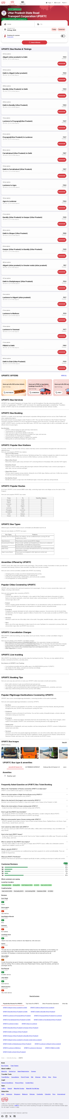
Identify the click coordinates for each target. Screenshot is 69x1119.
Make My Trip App (19, 1088)
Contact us (12, 1071)
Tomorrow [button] (61, 29)
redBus (3, 1088)
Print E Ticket (25, 1077)
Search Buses (35, 42)
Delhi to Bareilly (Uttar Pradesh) (15, 105)
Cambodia (40, 1094)
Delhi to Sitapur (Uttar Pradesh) (15, 233)
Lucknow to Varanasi (11, 330)
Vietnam (32, 1094)
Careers (33, 1071)
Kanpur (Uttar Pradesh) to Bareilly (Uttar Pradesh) (22, 249)
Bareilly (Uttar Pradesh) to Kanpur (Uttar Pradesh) (22, 217)
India (2, 1094)
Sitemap (37, 1077)
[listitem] (4, 382)
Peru (54, 1094)
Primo (55, 1077)
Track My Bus (5, 1077)
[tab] (15, 767)
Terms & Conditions (7, 1083)
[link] (13, 387)
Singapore (17, 1094)
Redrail (10, 1088)
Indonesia (9, 1094)
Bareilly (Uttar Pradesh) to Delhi (15, 89)
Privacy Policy (19, 1083)
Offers (44, 1077)
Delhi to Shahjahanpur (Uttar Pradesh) (18, 281)
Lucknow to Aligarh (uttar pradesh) (17, 297)
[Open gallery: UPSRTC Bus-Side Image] (49, 753)
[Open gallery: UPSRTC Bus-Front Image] (10, 753)
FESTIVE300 (9, 392)
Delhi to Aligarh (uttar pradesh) (15, 73)
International (61, 1094)
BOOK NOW (61, 63)
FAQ (32, 1077)
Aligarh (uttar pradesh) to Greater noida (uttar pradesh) (25, 265)
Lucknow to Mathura (11, 313)
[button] (18, 24)
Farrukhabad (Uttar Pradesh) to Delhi (17, 153)
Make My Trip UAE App (32, 1088)
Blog (49, 1077)
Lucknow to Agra (9, 185)
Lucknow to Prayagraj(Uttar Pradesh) (17, 121)
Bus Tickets (4, 1065)
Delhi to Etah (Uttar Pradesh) (14, 362)
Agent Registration (23, 1071)
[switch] (63, 36)
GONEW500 (35, 392)
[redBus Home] (3, 3)
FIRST (59, 392)
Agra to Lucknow (9, 201)
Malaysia (25, 1094)
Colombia (48, 1094)
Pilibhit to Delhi (8, 346)
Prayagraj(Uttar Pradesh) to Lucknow (17, 137)
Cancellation (15, 1077)
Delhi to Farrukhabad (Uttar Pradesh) (17, 169)
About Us (4, 1071)
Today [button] (54, 29)
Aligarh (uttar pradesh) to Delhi (15, 57)
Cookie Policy (29, 1083)
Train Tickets (14, 1065)
